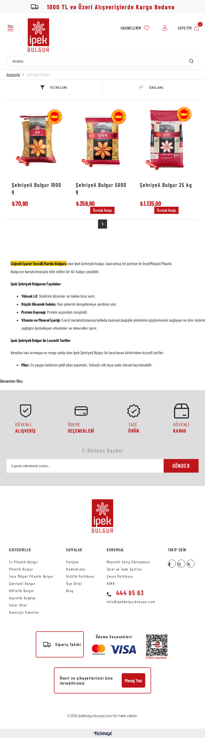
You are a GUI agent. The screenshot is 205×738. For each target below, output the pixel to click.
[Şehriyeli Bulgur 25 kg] (166, 140)
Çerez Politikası (120, 576)
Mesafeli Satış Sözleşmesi (128, 562)
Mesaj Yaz (133, 680)
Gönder (181, 465)
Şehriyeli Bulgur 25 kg (166, 185)
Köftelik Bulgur (21, 590)
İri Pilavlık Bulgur (23, 562)
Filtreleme (59, 87)
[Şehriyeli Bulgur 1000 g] (38, 140)
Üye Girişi (74, 583)
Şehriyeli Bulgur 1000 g (36, 188)
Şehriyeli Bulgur (22, 583)
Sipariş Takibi (68, 644)
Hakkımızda (75, 569)
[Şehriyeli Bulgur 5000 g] (102, 140)
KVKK (111, 583)
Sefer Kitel (18, 605)
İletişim (72, 562)
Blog (69, 590)
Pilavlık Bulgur (21, 569)
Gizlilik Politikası (80, 576)
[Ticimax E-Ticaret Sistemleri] (102, 734)
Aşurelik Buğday (22, 598)
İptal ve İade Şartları (124, 569)
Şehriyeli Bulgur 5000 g (101, 188)
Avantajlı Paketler (24, 612)
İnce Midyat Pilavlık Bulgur (31, 576)
